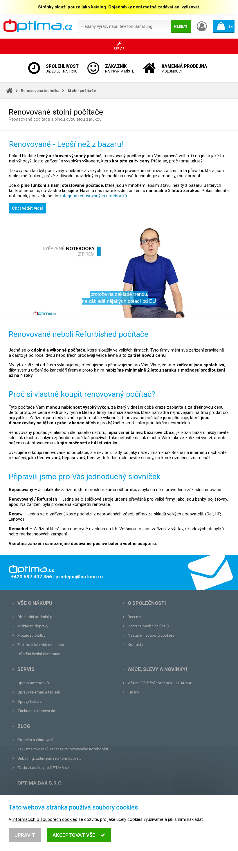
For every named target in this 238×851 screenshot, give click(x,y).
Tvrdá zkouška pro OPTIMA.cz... (44, 767)
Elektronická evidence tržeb (40, 644)
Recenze (135, 617)
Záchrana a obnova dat (37, 711)
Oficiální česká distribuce (38, 654)
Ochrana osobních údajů (148, 626)
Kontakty (135, 644)
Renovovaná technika (40, 90)
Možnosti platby (31, 635)
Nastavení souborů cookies (151, 635)
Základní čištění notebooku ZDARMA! (160, 683)
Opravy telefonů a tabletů (38, 692)
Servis (26, 669)
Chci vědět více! (27, 208)
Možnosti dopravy (32, 626)
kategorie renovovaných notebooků (93, 195)
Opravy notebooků (33, 683)
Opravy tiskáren (30, 701)
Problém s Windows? (35, 740)
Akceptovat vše (74, 835)
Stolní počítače (81, 90)
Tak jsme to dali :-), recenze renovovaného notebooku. (63, 749)
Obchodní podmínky (34, 617)
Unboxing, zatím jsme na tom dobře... (49, 758)
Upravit (25, 835)
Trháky (133, 692)
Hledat (180, 26)
